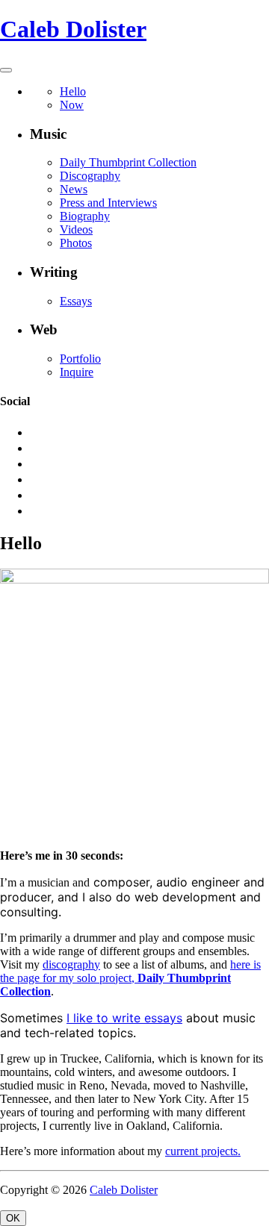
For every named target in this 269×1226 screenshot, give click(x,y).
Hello (73, 91)
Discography (90, 175)
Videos (76, 229)
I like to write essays (124, 1017)
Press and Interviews (108, 202)
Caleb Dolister (73, 29)
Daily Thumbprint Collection (128, 162)
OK (13, 1218)
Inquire (76, 372)
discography (71, 964)
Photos (76, 243)
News (73, 189)
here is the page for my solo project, (130, 978)
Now (72, 104)
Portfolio (80, 358)
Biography (85, 216)
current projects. (203, 1151)
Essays (76, 301)
